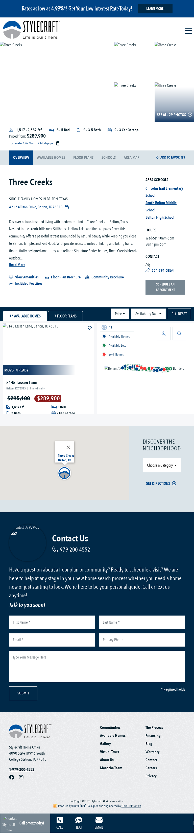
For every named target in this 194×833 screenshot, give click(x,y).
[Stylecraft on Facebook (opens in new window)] (14, 777)
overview (21, 157)
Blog (149, 744)
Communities (110, 727)
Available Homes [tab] (25, 316)
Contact (151, 760)
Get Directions (158, 483)
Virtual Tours (109, 752)
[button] (159, 369)
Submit (23, 693)
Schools (109, 157)
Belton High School (160, 217)
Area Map (131, 157)
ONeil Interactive (131, 806)
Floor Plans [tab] (65, 316)
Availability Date (146, 314)
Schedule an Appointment (165, 287)
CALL (59, 827)
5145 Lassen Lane (21, 383)
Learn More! (155, 8)
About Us (107, 760)
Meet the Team (111, 768)
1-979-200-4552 (21, 769)
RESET (182, 314)
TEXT (79, 827)
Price (118, 314)
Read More (17, 265)
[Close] (68, 447)
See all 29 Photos (171, 115)
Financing (153, 735)
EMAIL (98, 827)
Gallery (105, 744)
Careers (151, 768)
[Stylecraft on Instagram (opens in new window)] (23, 777)
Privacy (151, 776)
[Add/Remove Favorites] (90, 328)
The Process (154, 727)
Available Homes (113, 735)
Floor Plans (83, 157)
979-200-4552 (75, 550)
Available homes (51, 157)
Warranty (153, 752)
